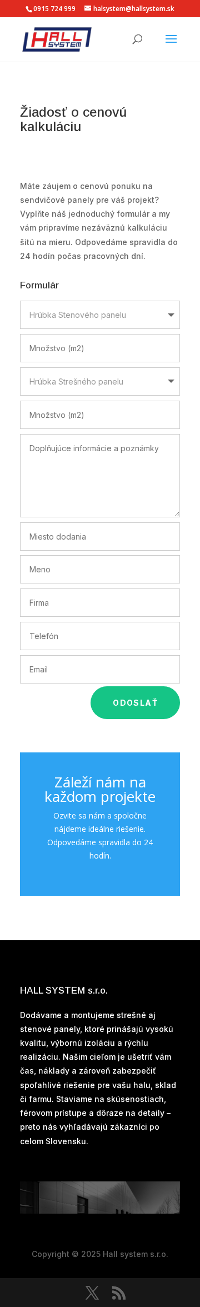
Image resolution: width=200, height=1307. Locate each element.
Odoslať (135, 702)
